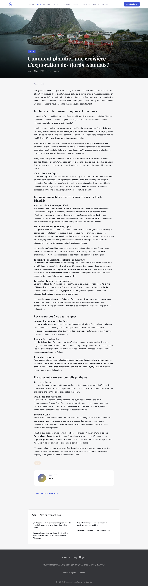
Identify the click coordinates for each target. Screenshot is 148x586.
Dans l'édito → (131, 4)
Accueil (31, 4)
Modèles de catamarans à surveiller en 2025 (95, 530)
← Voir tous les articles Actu (46, 493)
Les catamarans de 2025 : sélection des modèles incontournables (92, 524)
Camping (56, 4)
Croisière (66, 4)
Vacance (95, 4)
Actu (39, 4)
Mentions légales (69, 573)
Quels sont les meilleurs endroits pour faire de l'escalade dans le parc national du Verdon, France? (52, 525)
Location (76, 4)
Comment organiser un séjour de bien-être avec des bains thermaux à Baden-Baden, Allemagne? (50, 535)
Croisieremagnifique (74, 557)
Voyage (105, 4)
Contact (82, 573)
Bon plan (46, 4)
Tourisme (85, 4)
